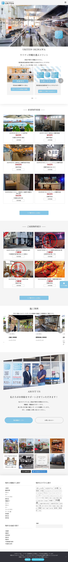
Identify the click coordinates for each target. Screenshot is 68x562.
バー (6, 494)
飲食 (55, 508)
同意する (27, 559)
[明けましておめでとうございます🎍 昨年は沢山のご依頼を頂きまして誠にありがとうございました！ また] (10, 461)
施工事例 (12, 334)
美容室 (7, 518)
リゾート (38, 498)
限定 (44, 508)
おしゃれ (40, 488)
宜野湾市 (7, 535)
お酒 (41, 491)
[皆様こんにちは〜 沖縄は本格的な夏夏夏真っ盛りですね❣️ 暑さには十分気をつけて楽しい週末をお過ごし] (10, 446)
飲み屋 (51, 508)
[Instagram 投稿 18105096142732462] (26, 461)
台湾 (54, 498)
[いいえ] (66, 557)
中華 (43, 498)
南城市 (7, 539)
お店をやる (49, 488)
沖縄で (51, 501)
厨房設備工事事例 (14, 337)
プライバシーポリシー (37, 559)
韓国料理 (7, 490)
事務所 (46, 498)
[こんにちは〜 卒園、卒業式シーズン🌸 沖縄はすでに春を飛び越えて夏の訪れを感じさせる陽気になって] (41, 446)
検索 (37, 523)
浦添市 (7, 537)
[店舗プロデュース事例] (47, 323)
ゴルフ (40, 493)
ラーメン (60, 495)
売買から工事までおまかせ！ (47, 91)
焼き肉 (46, 506)
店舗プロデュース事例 (42, 337)
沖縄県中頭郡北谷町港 (44, 503)
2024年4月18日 (13, 340)
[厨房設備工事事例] (20, 323)
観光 (58, 506)
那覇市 (7, 533)
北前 (50, 498)
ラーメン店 (8, 511)
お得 (56, 488)
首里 (40, 510)
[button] (60, 80)
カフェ (7, 503)
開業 (39, 508)
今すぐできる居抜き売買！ (20, 89)
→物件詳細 (18, 140)
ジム (51, 493)
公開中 (7, 488)
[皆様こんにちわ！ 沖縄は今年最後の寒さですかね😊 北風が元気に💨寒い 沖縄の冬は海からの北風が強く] (57, 446)
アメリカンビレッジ (49, 491)
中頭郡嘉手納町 (9, 541)
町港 (50, 506)
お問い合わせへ (49, 420)
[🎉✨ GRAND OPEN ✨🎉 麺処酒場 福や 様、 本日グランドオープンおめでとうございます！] (26, 446)
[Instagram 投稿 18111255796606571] (41, 461)
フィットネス (8, 497)
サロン (7, 492)
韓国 (47, 508)
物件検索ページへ (18, 420)
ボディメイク (53, 495)
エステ (56, 491)
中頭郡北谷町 (8, 544)
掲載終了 (7, 501)
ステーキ (55, 493)
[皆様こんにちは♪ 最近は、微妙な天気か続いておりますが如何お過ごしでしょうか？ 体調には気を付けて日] (57, 461)
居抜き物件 (40, 500)
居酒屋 (7, 513)
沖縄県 (7, 531)
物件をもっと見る (35, 213)
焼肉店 (7, 499)
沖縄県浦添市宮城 (54, 503)
